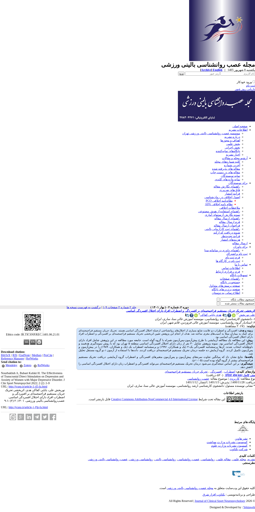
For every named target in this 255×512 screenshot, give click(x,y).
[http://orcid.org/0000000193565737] (234, 316)
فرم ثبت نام (232, 257)
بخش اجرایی (232, 147)
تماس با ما (241, 264)
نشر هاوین (241, 438)
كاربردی (234, 378)
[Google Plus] (21, 417)
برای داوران (240, 246)
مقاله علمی (223, 459)
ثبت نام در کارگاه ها (228, 261)
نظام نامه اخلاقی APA (219, 204)
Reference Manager (12, 358)
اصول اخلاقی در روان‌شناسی (222, 197)
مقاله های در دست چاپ (225, 172)
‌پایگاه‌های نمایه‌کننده (228, 151)
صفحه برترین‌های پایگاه (226, 289)
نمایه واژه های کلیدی (227, 179)
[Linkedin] (29, 417)
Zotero (27, 365)
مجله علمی (239, 459)
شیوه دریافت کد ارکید (226, 232)
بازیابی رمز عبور (245, 89)
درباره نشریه (232, 136)
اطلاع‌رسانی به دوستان (226, 292)
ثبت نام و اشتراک (237, 253)
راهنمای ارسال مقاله (227, 218)
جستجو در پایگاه (230, 282)
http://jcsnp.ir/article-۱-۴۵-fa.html (28, 407)
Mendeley (11, 365)
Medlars (36, 355)
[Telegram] (37, 417)
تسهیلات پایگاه (239, 275)
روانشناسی (208, 459)
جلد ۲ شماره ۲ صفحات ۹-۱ (119, 307)
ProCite (47, 355)
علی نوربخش (247, 314)
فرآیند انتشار (232, 193)
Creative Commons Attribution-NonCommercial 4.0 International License (154, 399)
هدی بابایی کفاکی (210, 314)
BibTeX (5, 355)
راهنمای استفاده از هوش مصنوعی (219, 211)
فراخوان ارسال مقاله (227, 225)
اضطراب (229, 371)
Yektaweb (249, 507)
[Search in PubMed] (225, 316)
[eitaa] (13, 417)
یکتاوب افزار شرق (214, 494)
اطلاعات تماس (231, 268)
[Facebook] (53, 417)
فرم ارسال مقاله (229, 222)
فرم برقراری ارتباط (228, 271)
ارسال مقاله (240, 243)
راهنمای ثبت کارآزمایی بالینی (222, 229)
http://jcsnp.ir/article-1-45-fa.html (28, 386)
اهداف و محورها (230, 140)
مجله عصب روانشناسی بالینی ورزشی (190, 488)
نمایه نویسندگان (230, 175)
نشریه (251, 459)
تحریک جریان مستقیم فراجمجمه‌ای (186, 371)
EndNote (24, 355)
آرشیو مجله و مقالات (235, 158)
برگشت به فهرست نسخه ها (84, 307)
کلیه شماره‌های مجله (227, 161)
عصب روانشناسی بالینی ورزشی (108, 459)
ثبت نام (250, 85)
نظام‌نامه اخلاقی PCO (219, 200)
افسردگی (216, 371)
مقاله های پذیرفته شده (226, 168)
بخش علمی (233, 144)
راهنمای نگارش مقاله (227, 186)
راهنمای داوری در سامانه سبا (222, 250)
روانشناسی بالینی (165, 459)
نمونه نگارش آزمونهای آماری (222, 214)
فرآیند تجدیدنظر (230, 236)
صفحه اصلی (240, 126)
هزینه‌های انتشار (230, 239)
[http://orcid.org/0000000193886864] (196, 316)
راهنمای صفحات (230, 278)
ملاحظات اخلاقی (229, 207)
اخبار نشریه (233, 154)
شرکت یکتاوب (239, 449)
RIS (15, 355)
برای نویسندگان (238, 183)
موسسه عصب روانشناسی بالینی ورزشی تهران (211, 133)
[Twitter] (45, 417)
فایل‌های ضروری (229, 190)
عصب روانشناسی (198, 378)
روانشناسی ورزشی (141, 459)
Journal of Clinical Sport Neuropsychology (220, 500)
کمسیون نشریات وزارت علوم (229, 445)
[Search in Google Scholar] (229, 316)
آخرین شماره (232, 165)
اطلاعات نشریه (238, 129)
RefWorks (32, 358)
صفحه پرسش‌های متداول (224, 285)
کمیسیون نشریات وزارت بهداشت (227, 442)
